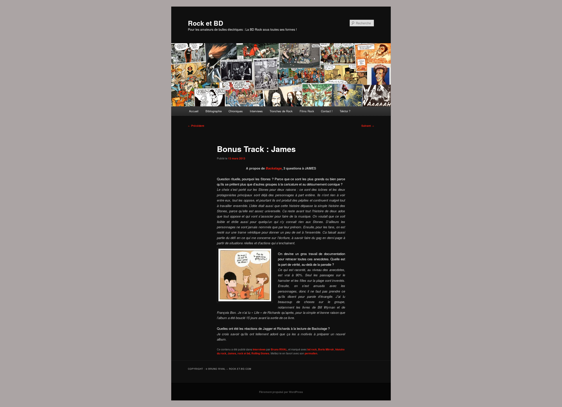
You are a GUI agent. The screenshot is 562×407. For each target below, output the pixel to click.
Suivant (367, 126)
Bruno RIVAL (279, 349)
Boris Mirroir (326, 349)
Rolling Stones (260, 353)
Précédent (196, 126)
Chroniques (236, 111)
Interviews (256, 111)
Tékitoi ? (345, 111)
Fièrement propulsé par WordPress (281, 392)
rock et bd (244, 353)
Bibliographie (213, 111)
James (232, 353)
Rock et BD (205, 23)
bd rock (312, 349)
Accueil (193, 111)
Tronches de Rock (281, 111)
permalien (311, 353)
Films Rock (307, 111)
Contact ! (327, 111)
